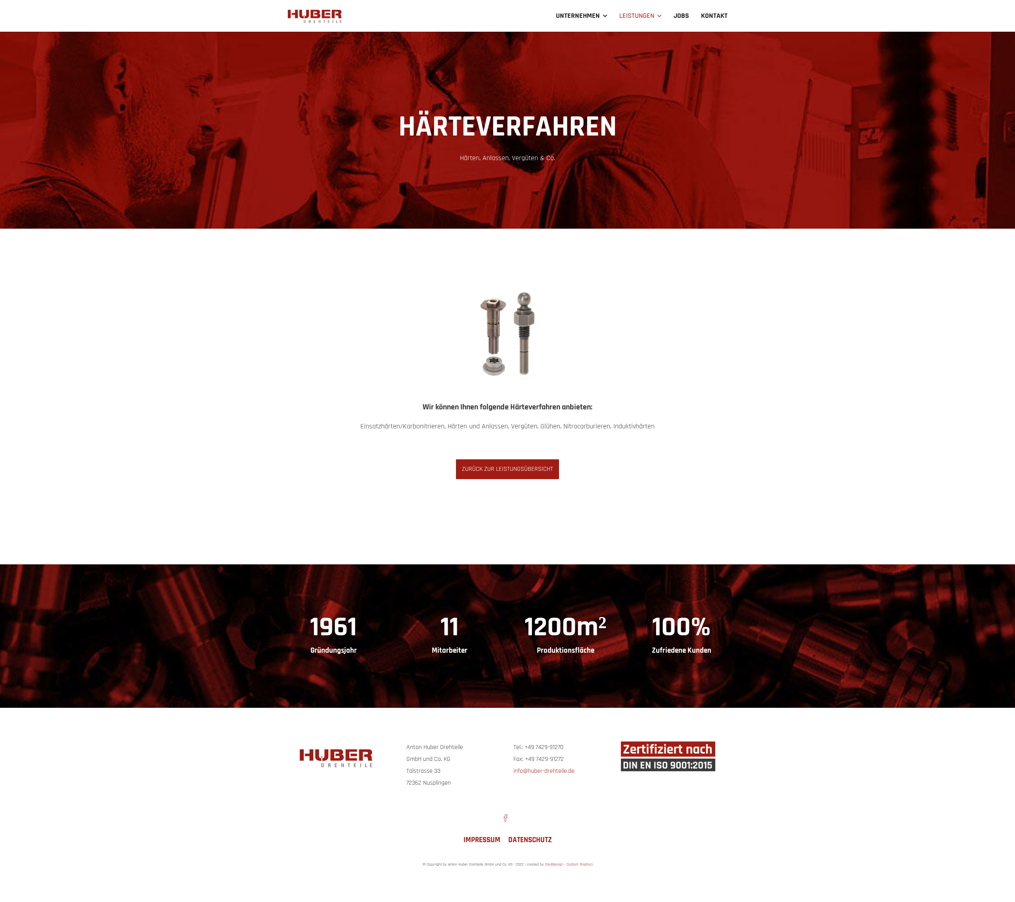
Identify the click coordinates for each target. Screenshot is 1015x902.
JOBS (681, 15)
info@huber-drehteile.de (544, 771)
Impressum (481, 840)
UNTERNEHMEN (578, 15)
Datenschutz (530, 840)
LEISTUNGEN (636, 15)
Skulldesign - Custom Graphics (569, 864)
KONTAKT (714, 15)
